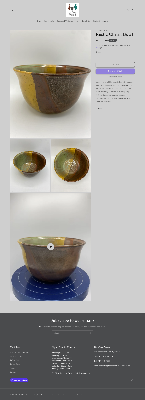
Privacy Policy (15, 364)
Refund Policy (15, 360)
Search (12, 368)
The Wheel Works (21, 394)
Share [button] (100, 108)
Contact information (81, 394)
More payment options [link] (115, 76)
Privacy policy (56, 394)
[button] (12, 9)
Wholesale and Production (19, 352)
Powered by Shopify (32, 394)
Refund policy (45, 394)
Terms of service (68, 394)
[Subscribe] (90, 333)
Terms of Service (16, 356)
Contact (13, 372)
